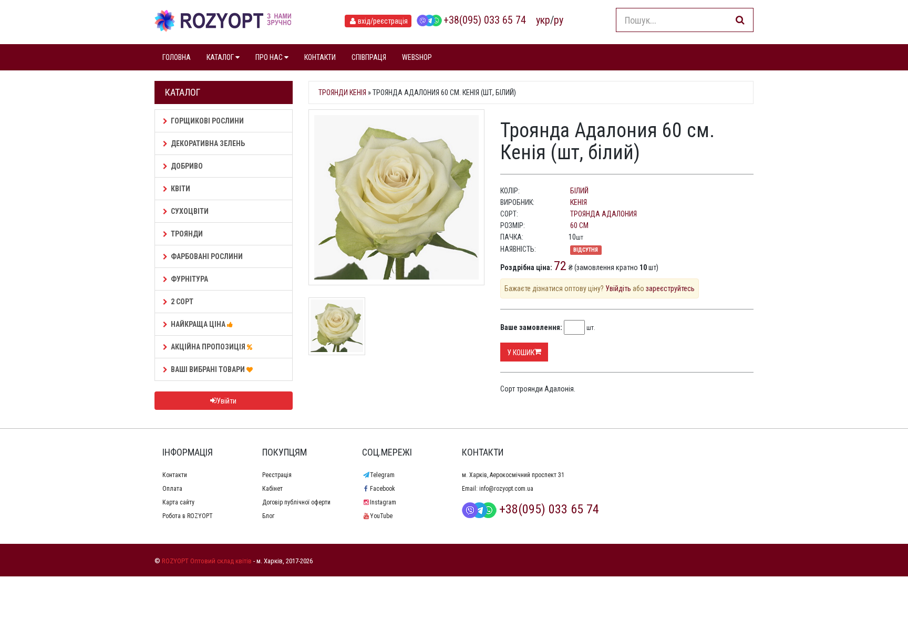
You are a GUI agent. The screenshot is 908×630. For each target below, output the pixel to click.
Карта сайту (178, 502)
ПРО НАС (269, 57)
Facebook (382, 488)
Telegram (382, 475)
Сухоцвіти (190, 211)
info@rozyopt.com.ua (506, 488)
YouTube (381, 516)
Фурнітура (189, 279)
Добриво (187, 166)
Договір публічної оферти (296, 502)
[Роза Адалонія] (337, 325)
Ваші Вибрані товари (208, 369)
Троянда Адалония (603, 214)
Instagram (383, 502)
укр (543, 20)
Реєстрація (277, 475)
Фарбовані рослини (207, 256)
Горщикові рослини (207, 121)
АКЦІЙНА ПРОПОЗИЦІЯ (209, 347)
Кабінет (272, 488)
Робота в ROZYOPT (187, 516)
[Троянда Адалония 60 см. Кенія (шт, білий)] (396, 197)
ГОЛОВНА (176, 57)
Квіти (180, 188)
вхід (383, 21)
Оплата (172, 488)
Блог (268, 516)
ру (558, 20)
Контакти (174, 475)
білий (579, 191)
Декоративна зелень (208, 143)
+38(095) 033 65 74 (484, 20)
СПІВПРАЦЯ (369, 57)
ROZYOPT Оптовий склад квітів (207, 561)
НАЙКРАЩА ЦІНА (199, 324)
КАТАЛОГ (221, 57)
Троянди (187, 234)
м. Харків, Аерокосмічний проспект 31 (513, 475)
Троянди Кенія (342, 92)
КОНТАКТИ (320, 57)
